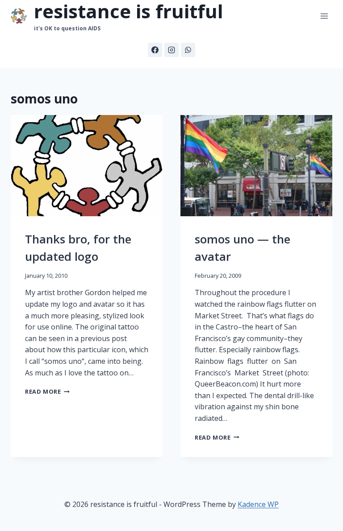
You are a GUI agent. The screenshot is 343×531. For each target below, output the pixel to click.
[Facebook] (155, 50)
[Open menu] (324, 16)
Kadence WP (258, 504)
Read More (47, 391)
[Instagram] (171, 50)
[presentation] (87, 165)
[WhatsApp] (188, 50)
